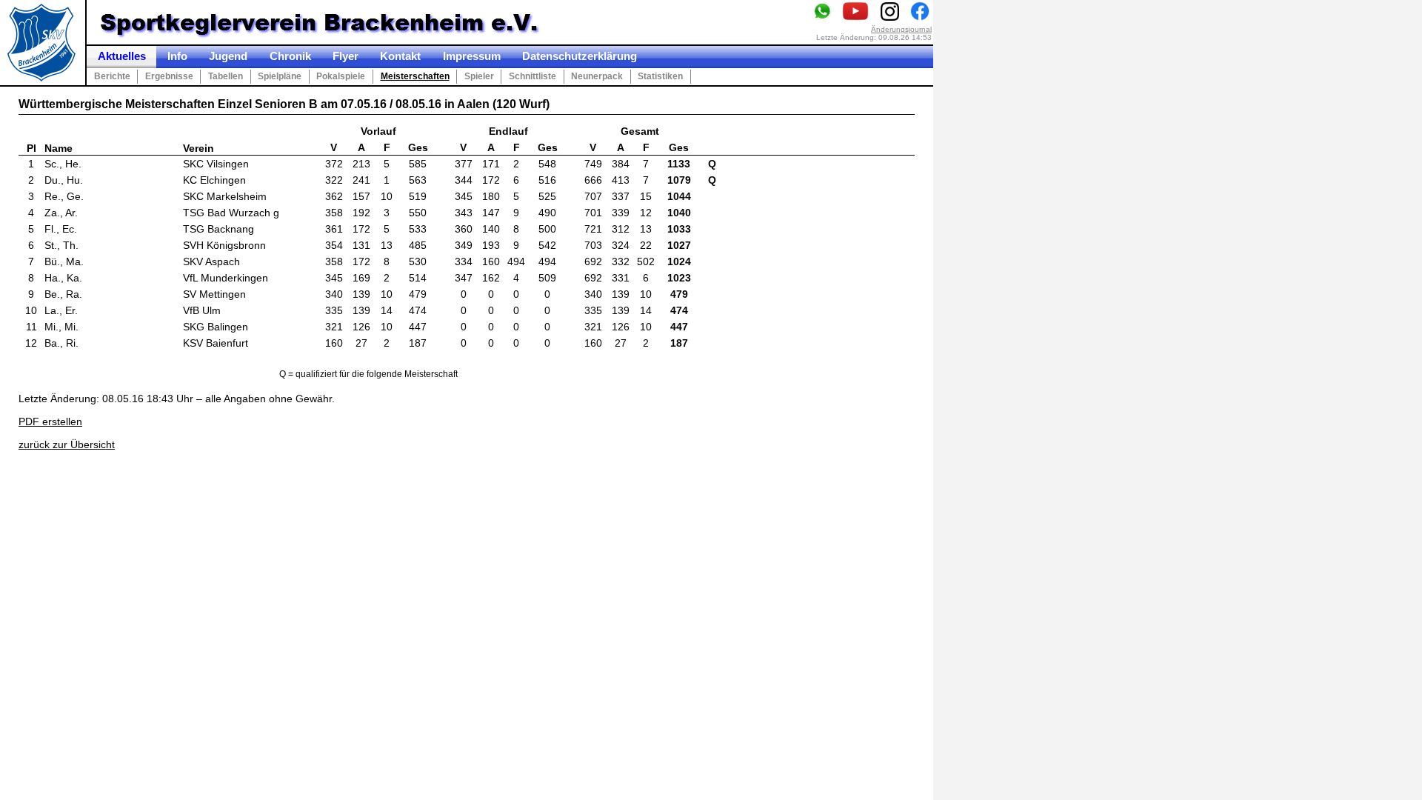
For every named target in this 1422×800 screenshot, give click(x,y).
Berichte (112, 76)
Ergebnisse (169, 76)
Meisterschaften (415, 76)
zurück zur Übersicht (67, 444)
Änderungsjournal (901, 29)
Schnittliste (532, 76)
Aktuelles (122, 56)
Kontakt (400, 56)
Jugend (228, 56)
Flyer (345, 56)
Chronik (290, 56)
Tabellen (225, 76)
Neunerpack (597, 76)
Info (177, 56)
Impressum (472, 56)
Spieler (479, 76)
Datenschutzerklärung (579, 56)
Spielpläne (279, 76)
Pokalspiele (340, 76)
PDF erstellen (50, 421)
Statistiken (660, 76)
